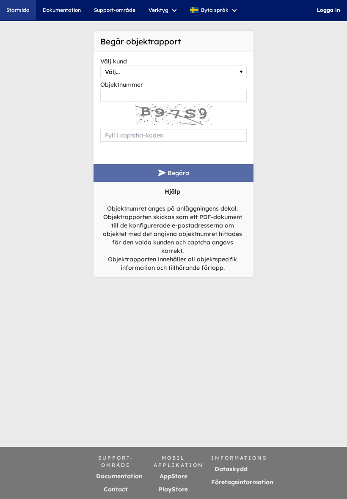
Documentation (119, 476)
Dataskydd (231, 469)
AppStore (173, 476)
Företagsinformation (242, 482)
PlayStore (173, 489)
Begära (177, 173)
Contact (116, 489)
